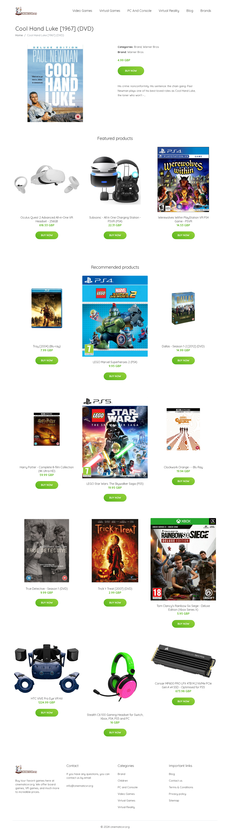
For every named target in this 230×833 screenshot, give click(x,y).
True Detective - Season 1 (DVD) (47, 588)
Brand (138, 47)
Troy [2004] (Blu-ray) (47, 346)
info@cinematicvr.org (79, 785)
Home (19, 35)
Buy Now (131, 70)
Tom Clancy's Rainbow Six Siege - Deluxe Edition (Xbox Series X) (183, 607)
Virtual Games (109, 11)
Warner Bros (151, 47)
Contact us (175, 780)
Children (123, 780)
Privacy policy (177, 794)
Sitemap (174, 800)
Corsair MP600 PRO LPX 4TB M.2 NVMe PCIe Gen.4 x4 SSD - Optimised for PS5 (183, 685)
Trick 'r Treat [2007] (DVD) (115, 588)
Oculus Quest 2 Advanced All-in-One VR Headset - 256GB (46, 219)
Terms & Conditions (181, 787)
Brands (205, 11)
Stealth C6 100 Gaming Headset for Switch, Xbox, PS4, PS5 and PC (115, 716)
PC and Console (139, 11)
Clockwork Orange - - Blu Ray (183, 467)
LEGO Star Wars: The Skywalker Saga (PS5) (115, 483)
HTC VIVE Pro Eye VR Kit (47, 698)
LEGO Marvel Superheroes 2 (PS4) (115, 362)
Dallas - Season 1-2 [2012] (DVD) (183, 346)
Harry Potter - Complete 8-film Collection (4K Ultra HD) (47, 469)
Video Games (82, 11)
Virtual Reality (169, 11)
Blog (189, 11)
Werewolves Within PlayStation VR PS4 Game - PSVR (183, 219)
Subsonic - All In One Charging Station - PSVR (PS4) (115, 219)
